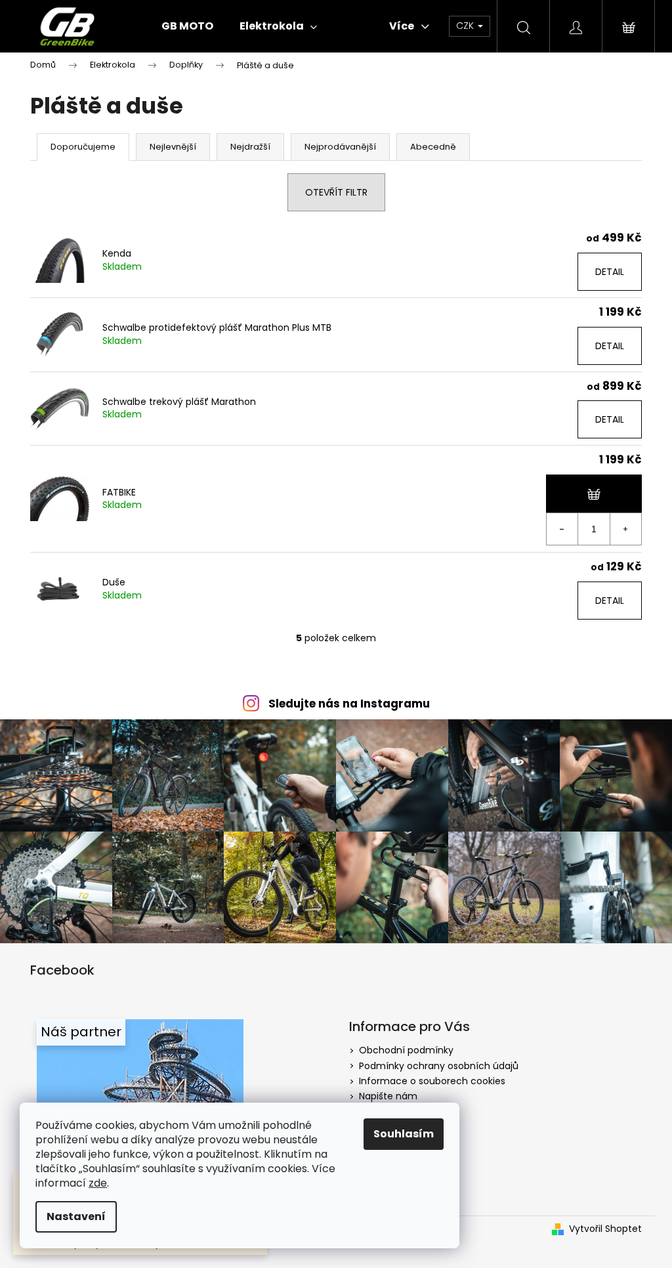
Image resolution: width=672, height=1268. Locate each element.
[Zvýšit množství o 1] (625, 529)
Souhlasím (403, 1133)
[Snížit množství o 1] (562, 529)
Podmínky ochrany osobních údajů (438, 1065)
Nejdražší (250, 146)
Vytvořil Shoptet (605, 1229)
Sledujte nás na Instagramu (349, 703)
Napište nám (388, 1096)
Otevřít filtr (336, 192)
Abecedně (433, 146)
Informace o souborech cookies (432, 1081)
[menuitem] (187, 26)
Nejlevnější (173, 146)
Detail (609, 271)
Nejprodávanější (340, 146)
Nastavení (76, 1216)
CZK (466, 25)
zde (98, 1183)
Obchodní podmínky (406, 1050)
